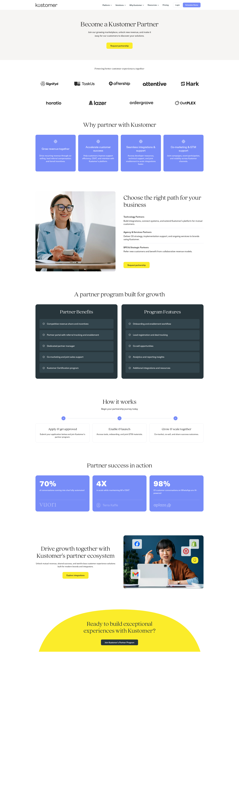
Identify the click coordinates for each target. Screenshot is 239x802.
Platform (106, 5)
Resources (152, 5)
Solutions (120, 5)
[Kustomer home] (46, 5)
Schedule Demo (191, 5)
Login (177, 5)
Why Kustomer (135, 5)
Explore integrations (75, 575)
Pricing (166, 5)
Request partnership (119, 45)
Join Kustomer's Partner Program (119, 642)
